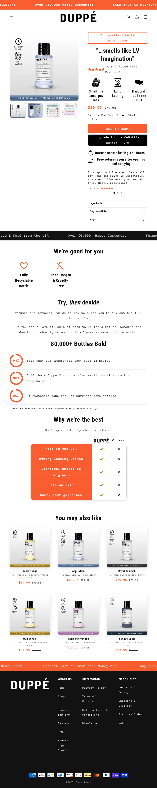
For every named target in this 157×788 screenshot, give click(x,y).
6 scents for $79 (64, 710)
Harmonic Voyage (78, 638)
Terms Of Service (89, 699)
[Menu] (11, 16)
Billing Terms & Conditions (95, 712)
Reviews (64, 723)
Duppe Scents (83, 782)
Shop (61, 696)
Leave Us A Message (127, 690)
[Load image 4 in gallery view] (69, 110)
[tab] (114, 193)
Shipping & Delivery (127, 703)
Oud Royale (30, 638)
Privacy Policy (94, 687)
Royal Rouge (30, 571)
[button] (128, 16)
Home (61, 687)
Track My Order (131, 714)
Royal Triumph (127, 571)
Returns (125, 722)
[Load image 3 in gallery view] (52, 110)
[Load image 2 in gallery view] (35, 110)
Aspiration (78, 571)
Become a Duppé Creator (65, 745)
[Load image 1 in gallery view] (18, 110)
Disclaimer (91, 723)
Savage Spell (127, 638)
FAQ (60, 731)
